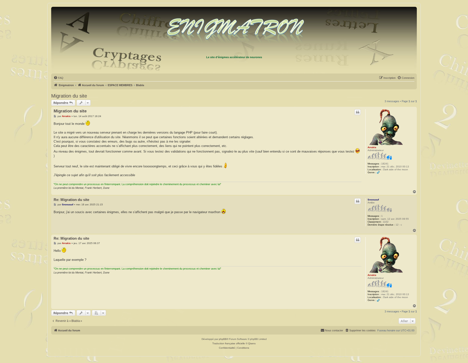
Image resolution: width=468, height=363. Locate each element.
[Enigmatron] (234, 31)
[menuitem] (58, 78)
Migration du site (69, 96)
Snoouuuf (373, 199)
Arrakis (372, 147)
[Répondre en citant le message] (357, 112)
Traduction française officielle (228, 343)
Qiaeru (252, 343)
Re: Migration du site (71, 200)
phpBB (223, 339)
